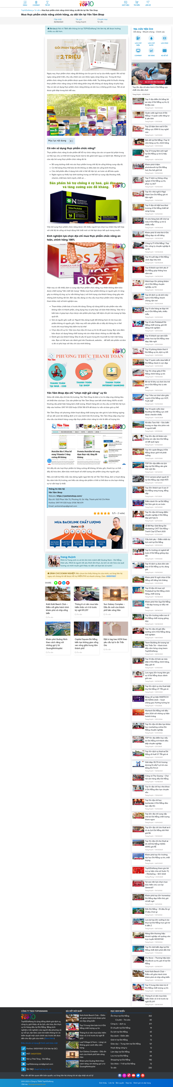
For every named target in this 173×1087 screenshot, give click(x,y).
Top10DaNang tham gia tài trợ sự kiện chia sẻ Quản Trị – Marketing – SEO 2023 (157, 871)
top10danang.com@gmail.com (39, 1064)
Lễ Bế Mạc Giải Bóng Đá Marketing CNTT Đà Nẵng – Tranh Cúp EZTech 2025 (157, 529)
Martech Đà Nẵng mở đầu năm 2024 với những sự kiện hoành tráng (157, 713)
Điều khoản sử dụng (30, 1043)
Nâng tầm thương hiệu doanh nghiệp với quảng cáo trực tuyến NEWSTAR (157, 936)
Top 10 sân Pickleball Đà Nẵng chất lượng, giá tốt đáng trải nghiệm (156, 325)
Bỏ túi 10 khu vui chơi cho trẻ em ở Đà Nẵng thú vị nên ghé (157, 384)
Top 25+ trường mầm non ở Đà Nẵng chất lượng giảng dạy (157, 618)
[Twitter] (138, 1076)
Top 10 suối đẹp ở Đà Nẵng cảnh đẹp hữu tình (157, 258)
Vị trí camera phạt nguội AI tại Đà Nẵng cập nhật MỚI (157, 478)
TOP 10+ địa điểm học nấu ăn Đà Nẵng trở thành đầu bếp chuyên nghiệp (156, 741)
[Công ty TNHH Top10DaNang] (86, 3)
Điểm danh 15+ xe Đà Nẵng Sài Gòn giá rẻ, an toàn (157, 502)
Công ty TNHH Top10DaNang (42, 1081)
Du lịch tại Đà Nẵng (131, 1032)
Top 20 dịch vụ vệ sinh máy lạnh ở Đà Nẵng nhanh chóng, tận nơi (156, 298)
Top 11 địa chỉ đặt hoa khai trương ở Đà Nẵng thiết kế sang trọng (156, 208)
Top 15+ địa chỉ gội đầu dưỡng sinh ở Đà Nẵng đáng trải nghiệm (157, 632)
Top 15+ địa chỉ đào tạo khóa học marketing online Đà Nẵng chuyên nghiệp (157, 727)
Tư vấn (37, 10)
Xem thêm (49, 1038)
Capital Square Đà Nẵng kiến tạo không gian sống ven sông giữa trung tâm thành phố (86, 643)
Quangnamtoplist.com (37, 1084)
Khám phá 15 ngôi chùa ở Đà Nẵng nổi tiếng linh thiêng (157, 578)
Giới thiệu (103, 1083)
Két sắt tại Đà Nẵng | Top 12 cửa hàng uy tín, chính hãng (157, 141)
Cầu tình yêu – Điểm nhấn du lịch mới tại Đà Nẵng (157, 540)
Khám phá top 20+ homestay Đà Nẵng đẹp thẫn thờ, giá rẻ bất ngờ (157, 898)
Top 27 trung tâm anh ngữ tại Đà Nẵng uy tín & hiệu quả (156, 154)
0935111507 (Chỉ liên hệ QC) (46, 1049)
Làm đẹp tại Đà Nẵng (131, 1052)
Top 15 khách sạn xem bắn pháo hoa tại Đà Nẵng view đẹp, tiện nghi (157, 339)
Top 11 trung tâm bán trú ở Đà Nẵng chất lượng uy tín (156, 986)
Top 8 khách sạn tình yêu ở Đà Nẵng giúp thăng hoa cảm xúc (156, 270)
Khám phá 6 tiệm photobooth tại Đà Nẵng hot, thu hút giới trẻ (156, 167)
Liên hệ (111, 1083)
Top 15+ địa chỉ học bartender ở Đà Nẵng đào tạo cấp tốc (156, 803)
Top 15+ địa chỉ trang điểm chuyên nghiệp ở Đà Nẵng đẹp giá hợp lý (156, 515)
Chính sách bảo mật (49, 1043)
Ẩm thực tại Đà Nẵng (131, 1016)
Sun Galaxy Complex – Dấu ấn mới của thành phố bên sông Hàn (114, 607)
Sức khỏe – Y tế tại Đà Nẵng (131, 1064)
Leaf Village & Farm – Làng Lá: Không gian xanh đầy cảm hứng (93, 1045)
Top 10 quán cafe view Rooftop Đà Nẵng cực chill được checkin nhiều (156, 412)
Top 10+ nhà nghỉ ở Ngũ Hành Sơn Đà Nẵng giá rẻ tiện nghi (156, 194)
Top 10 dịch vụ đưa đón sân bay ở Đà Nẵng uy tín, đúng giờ (157, 567)
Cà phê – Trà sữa (133, 1020)
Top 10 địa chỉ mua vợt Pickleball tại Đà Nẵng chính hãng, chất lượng (157, 591)
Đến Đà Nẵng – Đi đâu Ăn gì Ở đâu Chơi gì (157, 910)
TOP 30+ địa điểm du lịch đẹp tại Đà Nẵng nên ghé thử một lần (156, 466)
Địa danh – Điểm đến (131, 1036)
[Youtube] (133, 1076)
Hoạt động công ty (131, 1048)
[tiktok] (129, 1076)
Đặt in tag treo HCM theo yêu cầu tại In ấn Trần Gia (115, 642)
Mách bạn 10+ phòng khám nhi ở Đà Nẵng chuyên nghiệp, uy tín (157, 284)
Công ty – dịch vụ (131, 1024)
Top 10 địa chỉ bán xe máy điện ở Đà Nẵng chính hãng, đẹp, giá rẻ (157, 662)
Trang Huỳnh (81, 22)
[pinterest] (143, 1076)
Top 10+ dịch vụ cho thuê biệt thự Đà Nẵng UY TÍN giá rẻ (157, 687)
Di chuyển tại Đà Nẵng (131, 1028)
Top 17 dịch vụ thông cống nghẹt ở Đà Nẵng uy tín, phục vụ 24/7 (156, 181)
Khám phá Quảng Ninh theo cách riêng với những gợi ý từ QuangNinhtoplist (56, 643)
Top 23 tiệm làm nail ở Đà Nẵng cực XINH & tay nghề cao (157, 129)
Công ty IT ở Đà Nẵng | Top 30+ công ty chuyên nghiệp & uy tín (157, 246)
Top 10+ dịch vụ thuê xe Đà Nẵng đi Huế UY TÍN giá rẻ (156, 752)
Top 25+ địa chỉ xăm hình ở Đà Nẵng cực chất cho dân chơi (150, 88)
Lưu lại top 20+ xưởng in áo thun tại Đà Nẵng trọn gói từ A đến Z (157, 923)
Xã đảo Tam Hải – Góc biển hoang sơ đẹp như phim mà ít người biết (157, 425)
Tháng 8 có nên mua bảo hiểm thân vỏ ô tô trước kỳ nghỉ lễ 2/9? (86, 607)
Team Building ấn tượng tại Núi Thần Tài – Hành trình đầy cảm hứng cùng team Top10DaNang (157, 647)
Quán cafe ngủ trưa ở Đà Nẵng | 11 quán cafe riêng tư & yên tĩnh (157, 116)
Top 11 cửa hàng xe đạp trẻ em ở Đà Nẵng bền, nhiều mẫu (156, 311)
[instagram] (124, 1076)
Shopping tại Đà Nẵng (131, 1060)
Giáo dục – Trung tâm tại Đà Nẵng (131, 1044)
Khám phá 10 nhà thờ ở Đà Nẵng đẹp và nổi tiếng (157, 234)
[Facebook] (120, 1076)
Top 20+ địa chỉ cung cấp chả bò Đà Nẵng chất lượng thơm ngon (157, 817)
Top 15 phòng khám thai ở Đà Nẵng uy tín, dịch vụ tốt (156, 350)
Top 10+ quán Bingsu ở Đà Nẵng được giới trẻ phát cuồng (156, 453)
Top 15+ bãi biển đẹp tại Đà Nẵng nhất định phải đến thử (157, 948)
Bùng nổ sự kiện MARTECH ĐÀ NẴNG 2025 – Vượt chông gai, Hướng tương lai (157, 700)
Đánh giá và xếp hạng (142, 1083)
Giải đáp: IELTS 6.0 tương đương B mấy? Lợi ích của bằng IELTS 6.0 (156, 765)
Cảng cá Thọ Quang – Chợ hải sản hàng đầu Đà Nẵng (157, 777)
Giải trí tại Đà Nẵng (131, 1040)
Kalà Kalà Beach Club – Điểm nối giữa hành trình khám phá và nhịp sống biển (57, 608)
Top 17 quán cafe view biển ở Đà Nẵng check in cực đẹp (157, 361)
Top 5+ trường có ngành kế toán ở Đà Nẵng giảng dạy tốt (157, 553)
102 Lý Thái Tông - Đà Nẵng (38, 1059)
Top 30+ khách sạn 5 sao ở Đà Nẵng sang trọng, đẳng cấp (156, 491)
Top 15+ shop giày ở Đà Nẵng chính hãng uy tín (155, 372)
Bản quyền (120, 1083)
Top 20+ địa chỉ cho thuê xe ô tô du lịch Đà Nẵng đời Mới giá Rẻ (157, 830)
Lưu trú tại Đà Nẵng (131, 1056)
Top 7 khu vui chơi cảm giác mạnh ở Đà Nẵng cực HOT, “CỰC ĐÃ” (157, 398)
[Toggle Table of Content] (70, 141)
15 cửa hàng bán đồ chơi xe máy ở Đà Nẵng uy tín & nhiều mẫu (157, 222)
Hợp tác (129, 1083)
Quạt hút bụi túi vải (42, 1069)
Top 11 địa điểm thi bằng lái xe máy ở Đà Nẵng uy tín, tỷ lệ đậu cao (157, 102)
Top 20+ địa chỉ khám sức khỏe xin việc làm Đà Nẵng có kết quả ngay (156, 439)
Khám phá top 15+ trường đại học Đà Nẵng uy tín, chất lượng (157, 857)
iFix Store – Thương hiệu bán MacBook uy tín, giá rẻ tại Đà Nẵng (157, 961)
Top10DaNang (27, 10)
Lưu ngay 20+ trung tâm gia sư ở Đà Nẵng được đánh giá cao (157, 675)
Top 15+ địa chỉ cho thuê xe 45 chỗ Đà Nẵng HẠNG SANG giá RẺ (156, 844)
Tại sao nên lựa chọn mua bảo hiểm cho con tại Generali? (156, 885)
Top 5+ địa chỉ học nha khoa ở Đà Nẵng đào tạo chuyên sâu (157, 789)
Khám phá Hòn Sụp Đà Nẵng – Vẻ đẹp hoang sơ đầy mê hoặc (157, 605)
